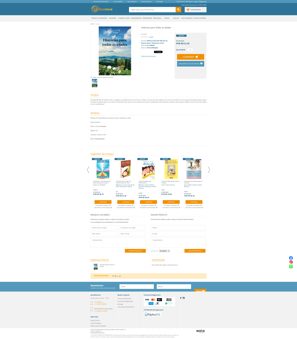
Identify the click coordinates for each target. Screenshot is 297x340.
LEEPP (147, 189)
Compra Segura (95, 323)
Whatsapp (159, 1)
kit (113, 276)
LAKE (170, 187)
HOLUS (101, 187)
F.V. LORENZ (150, 45)
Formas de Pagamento (125, 301)
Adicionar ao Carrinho (102, 205)
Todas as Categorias (99, 18)
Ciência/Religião (152, 48)
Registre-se (203, 1)
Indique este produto (148, 56)
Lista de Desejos (146, 1)
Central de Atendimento (100, 1)
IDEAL (193, 188)
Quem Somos (95, 320)
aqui (196, 1)
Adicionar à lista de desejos (189, 64)
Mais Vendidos (187, 18)
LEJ (125, 188)
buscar (178, 9)
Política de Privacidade (98, 326)
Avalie (151, 37)
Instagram (184, 298)
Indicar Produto (135, 251)
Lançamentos (136, 18)
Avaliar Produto (195, 251)
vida (119, 276)
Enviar (198, 291)
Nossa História (200, 18)
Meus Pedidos (118, 1)
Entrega (120, 304)
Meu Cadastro (132, 1)
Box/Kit (176, 18)
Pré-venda (157, 18)
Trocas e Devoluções (124, 298)
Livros (166, 18)
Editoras (112, 18)
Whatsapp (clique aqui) (103, 309)
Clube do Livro (124, 18)
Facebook (180, 298)
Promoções (147, 18)
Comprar (188, 56)
